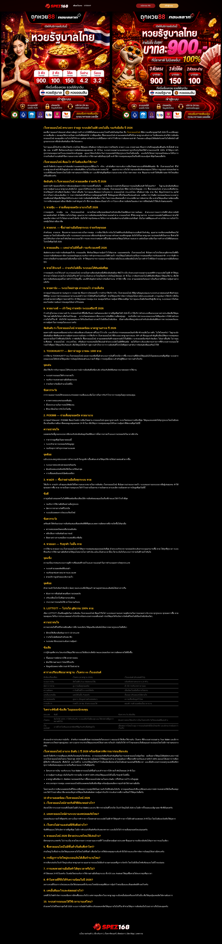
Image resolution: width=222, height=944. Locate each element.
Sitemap (87, 6)
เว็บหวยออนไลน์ (133, 132)
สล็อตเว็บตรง (77, 6)
